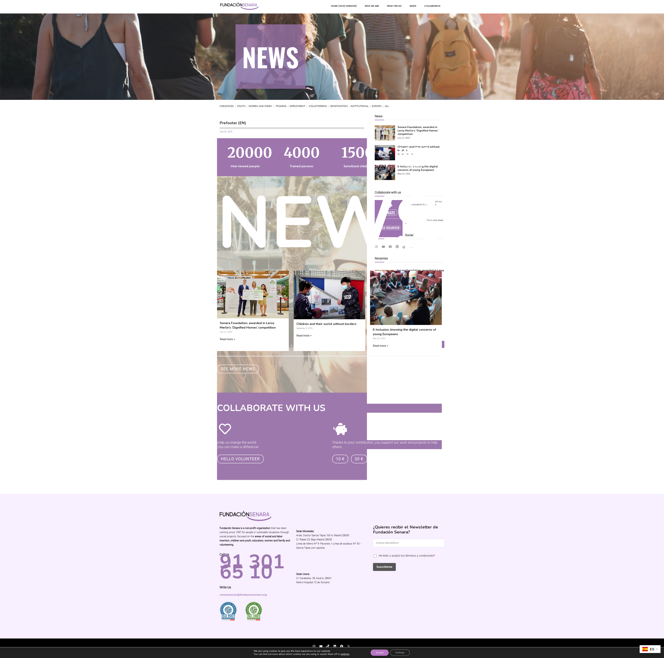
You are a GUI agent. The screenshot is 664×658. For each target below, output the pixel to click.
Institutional (360, 106)
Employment (297, 106)
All (387, 106)
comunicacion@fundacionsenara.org (243, 595)
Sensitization (339, 106)
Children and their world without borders (326, 324)
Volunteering (318, 106)
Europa (376, 106)
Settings (399, 652)
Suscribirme (384, 566)
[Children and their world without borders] (329, 317)
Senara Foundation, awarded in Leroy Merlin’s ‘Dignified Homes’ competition (248, 325)
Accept (380, 652)
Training (281, 106)
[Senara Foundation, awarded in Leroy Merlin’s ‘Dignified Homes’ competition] (253, 316)
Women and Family (260, 106)
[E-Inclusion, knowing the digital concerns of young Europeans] (406, 322)
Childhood (227, 106)
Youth (241, 106)
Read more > (227, 339)
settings (344, 654)
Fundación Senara (231, 644)
